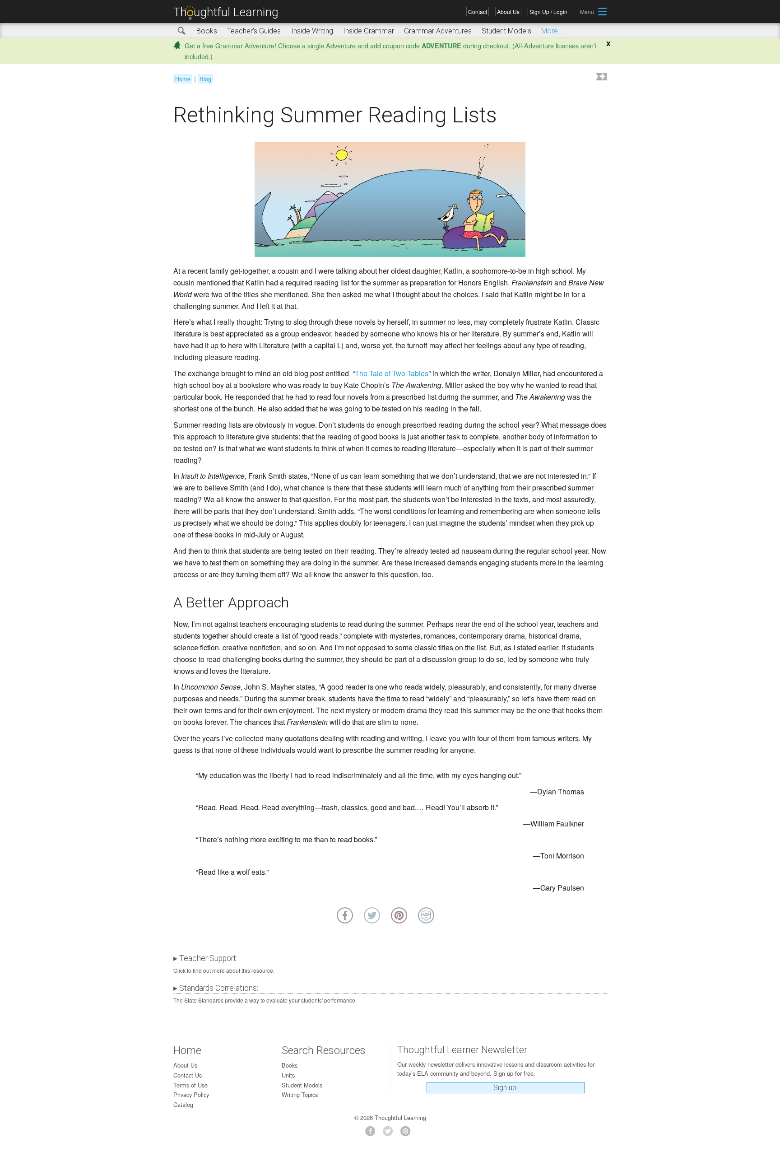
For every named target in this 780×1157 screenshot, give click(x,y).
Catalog (183, 1104)
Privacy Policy (191, 1094)
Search (181, 31)
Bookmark (600, 77)
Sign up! (505, 1087)
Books (206, 31)
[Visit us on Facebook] (373, 1133)
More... (552, 31)
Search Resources (324, 1050)
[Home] (228, 12)
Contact (477, 11)
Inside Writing (312, 31)
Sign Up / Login (548, 11)
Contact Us (187, 1075)
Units (288, 1075)
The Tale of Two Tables (391, 373)
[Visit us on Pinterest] (408, 1133)
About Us (508, 11)
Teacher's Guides (254, 31)
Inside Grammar (368, 31)
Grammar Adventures (438, 31)
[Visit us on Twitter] (390, 1133)
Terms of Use (190, 1085)
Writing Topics (300, 1094)
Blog (205, 79)
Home (182, 79)
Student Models (506, 31)
